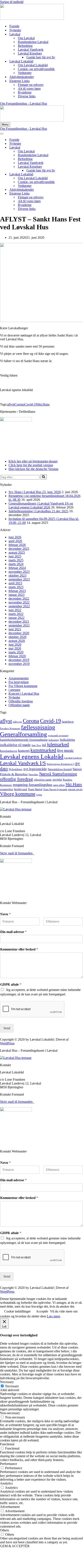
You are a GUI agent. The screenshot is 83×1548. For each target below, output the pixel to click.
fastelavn (68, 721)
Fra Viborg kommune (23, 686)
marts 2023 (16, 587)
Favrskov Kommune (10, 728)
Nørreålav (33, 774)
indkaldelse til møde (15, 745)
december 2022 (19, 598)
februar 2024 (17, 568)
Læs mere (53, 1316)
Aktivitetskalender (21, 77)
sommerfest (6, 789)
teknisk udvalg (75, 789)
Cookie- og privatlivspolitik (36, 69)
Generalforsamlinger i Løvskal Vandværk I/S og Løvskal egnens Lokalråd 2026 (41, 505)
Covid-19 (30, 404)
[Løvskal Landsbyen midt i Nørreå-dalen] (32, 18)
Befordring (25, 46)
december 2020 (19, 633)
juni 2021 (15, 629)
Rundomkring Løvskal (33, 42)
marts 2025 (16, 560)
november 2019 (19, 664)
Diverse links (27, 96)
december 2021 (19, 621)
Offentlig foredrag (21, 701)
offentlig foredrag (16, 779)
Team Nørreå (35, 789)
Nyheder (15, 30)
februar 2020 (17, 656)
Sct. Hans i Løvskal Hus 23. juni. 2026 (35, 492)
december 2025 (19, 548)
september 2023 (19, 579)
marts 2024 (16, 564)
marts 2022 (16, 614)
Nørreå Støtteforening (58, 773)
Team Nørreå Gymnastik (55, 789)
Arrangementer (19, 678)
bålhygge (17, 722)
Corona (19, 404)
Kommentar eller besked (19, 949)
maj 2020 (15, 648)
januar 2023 (16, 594)
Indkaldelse (67, 739)
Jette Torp (36, 745)
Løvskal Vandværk (30, 49)
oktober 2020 (17, 637)
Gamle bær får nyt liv (40, 57)
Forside (14, 26)
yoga (39, 794)
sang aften (59, 785)
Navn (5, 914)
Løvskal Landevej (73, 758)
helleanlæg (54, 740)
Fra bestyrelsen (19, 682)
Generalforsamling (23, 734)
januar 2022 (16, 617)
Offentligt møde (19, 705)
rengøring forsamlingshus (32, 785)
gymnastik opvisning (58, 735)
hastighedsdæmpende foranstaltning (24, 739)
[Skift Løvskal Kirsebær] (74, 167)
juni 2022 (15, 610)
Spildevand (20, 789)
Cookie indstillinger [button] (17, 1311)
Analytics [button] (6, 1483)
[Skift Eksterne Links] (74, 193)
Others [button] (4, 1530)
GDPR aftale (10, 984)
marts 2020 (16, 652)
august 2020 (17, 641)
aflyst (10, 404)
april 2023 (15, 583)
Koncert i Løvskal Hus (24, 693)
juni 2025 (15, 556)
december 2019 (19, 660)
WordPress (7, 1043)
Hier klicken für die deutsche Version (33, 469)
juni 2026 (15, 537)
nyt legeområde (35, 769)
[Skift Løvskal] (74, 147)
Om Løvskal (26, 38)
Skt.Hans (43, 404)
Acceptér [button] (42, 1311)
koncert (24, 750)
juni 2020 (15, 644)
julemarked (58, 744)
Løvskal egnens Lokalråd (31, 756)
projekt (57, 779)
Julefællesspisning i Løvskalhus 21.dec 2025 (38, 511)
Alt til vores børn (29, 88)
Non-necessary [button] (10, 1413)
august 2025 (17, 552)
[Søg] (43, 476)
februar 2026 (17, 545)
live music (65, 750)
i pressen (14, 690)
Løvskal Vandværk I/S (23, 763)
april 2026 (15, 541)
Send (6, 1028)
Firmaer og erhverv (31, 85)
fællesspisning (38, 727)
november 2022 (19, 602)
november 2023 (19, 571)
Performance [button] (8, 1464)
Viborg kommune (17, 794)
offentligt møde (43, 779)
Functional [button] (7, 1444)
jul (44, 745)
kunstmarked (43, 750)
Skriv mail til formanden (17, 853)
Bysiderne (24, 92)
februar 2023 (17, 591)
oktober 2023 (17, 575)
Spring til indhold (11, 2)
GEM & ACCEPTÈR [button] (15, 1546)
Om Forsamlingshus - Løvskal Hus (23, 103)
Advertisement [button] (10, 1507)
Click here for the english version (31, 465)
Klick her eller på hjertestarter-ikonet (33, 461)
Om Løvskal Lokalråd (33, 65)
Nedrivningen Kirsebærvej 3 (60, 764)
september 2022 (19, 606)
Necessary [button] (7, 1382)
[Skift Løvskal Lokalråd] (74, 174)
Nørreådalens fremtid (60, 769)
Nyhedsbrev (16, 769)
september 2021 (19, 625)
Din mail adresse (13, 932)
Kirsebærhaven (8, 750)
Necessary (12, 1386)
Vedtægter (24, 73)
